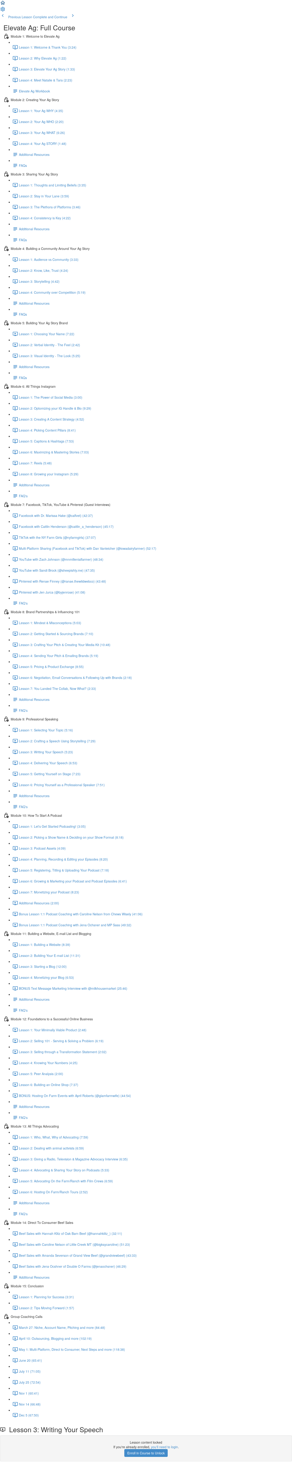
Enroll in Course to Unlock (146, 1453)
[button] (2, 4)
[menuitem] (2, 10)
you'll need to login (164, 1447)
